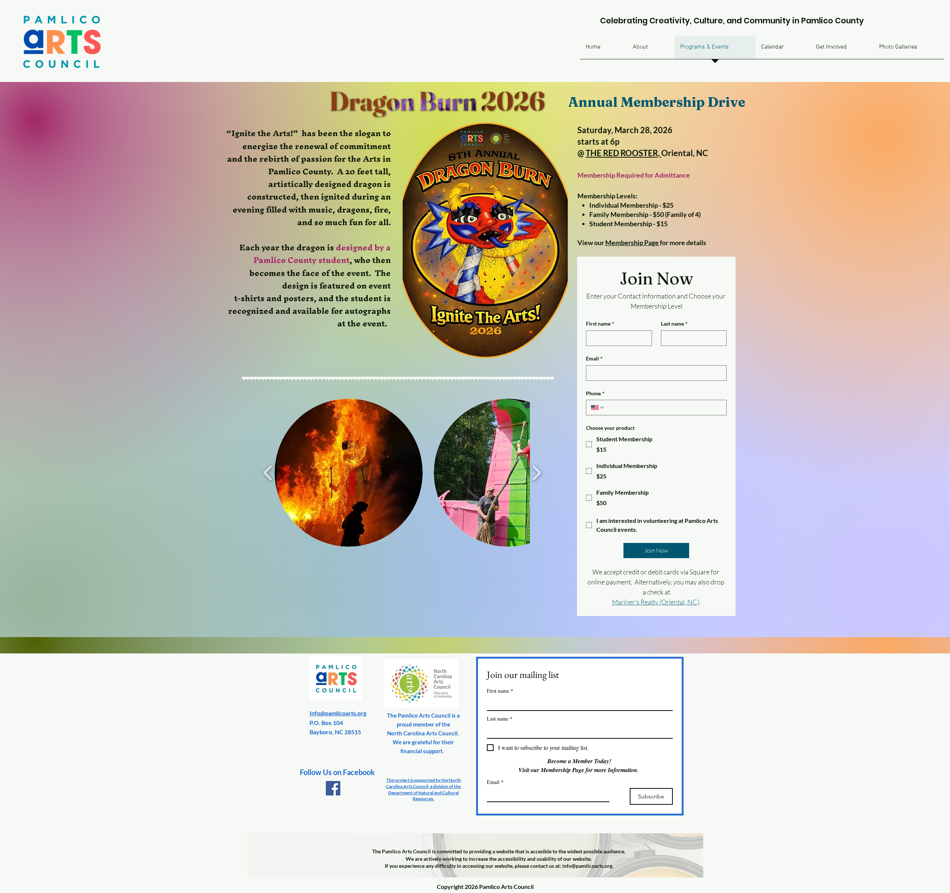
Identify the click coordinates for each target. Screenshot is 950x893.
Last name (674, 323)
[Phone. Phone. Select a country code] (598, 408)
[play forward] (536, 472)
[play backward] (268, 472)
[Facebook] (333, 788)
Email (594, 358)
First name (600, 323)
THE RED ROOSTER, (623, 153)
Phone (595, 393)
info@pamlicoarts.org (587, 866)
